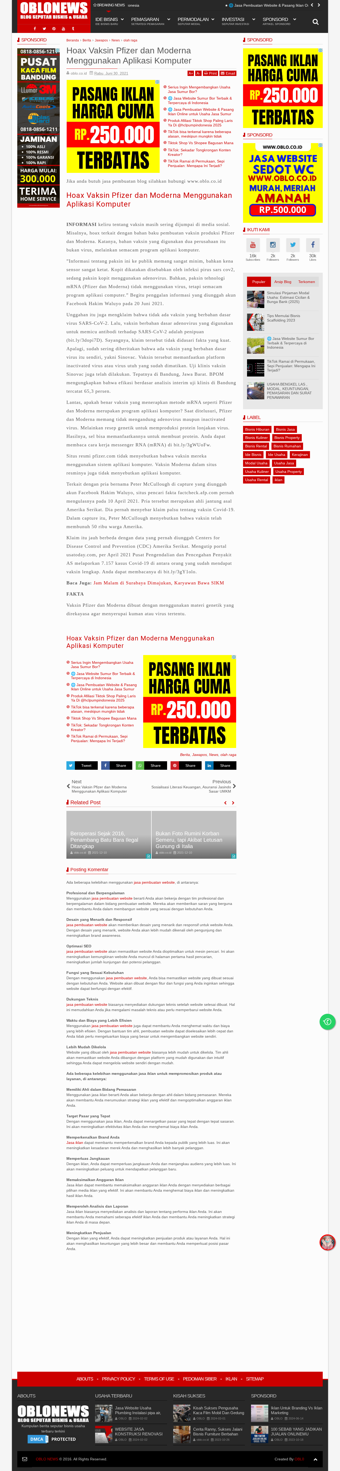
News (213, 754)
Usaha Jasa (284, 463)
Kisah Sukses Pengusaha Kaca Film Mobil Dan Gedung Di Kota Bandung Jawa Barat (218, 1413)
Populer (258, 282)
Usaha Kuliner (257, 471)
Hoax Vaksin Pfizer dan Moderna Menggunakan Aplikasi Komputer (140, 642)
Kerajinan (300, 454)
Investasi (235, 21)
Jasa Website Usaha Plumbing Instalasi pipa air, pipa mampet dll (138, 1413)
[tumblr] (73, 28)
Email (230, 73)
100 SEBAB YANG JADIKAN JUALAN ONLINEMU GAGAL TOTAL (296, 1434)
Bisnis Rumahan (287, 446)
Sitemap (255, 1379)
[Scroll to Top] (315, 1459)
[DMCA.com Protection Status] (53, 1439)
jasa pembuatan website (154, 882)
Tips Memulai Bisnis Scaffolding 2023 (283, 318)
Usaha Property (288, 471)
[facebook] (35, 28)
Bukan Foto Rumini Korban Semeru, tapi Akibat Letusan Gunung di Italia (189, 840)
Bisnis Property (287, 437)
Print (213, 73)
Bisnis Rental (256, 446)
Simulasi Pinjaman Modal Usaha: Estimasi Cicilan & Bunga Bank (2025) (288, 297)
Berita (185, 754)
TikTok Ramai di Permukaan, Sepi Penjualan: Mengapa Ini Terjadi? (196, 163)
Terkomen (306, 282)
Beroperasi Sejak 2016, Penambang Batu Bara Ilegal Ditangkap (104, 840)
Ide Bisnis (253, 454)
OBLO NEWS (47, 1459)
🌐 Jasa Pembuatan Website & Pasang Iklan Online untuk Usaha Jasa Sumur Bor (202, 5)
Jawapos (199, 754)
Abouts (84, 1379)
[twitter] (44, 28)
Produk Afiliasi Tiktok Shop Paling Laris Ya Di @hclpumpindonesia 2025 (200, 122)
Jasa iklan (75, 1142)
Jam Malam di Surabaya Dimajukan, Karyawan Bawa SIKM (159, 582)
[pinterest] (54, 28)
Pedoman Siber (199, 1379)
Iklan (231, 1379)
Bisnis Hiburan (257, 429)
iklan (278, 480)
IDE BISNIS (106, 21)
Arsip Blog (282, 282)
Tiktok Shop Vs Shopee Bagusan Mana (200, 143)
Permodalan (193, 21)
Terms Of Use (159, 1379)
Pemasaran (147, 21)
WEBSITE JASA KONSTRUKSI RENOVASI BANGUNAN (139, 1434)
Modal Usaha (256, 463)
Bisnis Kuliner (256, 437)
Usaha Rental (256, 480)
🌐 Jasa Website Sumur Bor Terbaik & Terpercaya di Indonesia (200, 100)
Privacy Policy (118, 1379)
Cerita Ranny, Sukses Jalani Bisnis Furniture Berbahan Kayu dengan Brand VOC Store (217, 1436)
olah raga (228, 754)
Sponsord (276, 21)
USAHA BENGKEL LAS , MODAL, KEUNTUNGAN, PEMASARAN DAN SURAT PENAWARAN (289, 391)
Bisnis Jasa (285, 429)
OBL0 (299, 1459)
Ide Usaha (276, 454)
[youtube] (63, 28)
